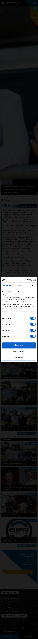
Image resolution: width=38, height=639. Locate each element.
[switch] (33, 324)
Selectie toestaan (19, 351)
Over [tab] (31, 285)
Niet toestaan (19, 357)
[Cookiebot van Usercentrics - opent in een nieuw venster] (27, 279)
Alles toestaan (19, 345)
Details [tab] (19, 285)
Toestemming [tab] (6, 285)
